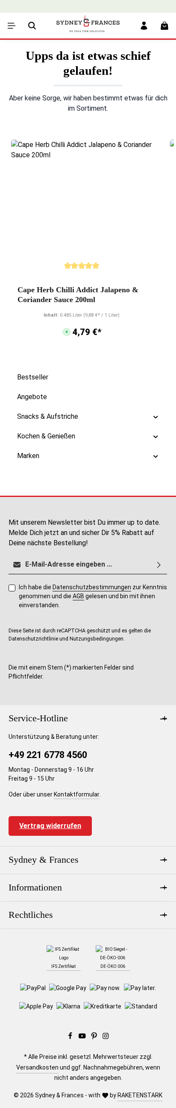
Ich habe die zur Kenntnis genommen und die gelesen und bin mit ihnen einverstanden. (93, 596)
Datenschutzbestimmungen (92, 587)
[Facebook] (71, 1037)
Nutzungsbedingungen (96, 639)
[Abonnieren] (159, 564)
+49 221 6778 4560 (48, 754)
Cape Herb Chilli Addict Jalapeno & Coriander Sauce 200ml (78, 294)
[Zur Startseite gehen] (88, 32)
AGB (78, 596)
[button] (156, 416)
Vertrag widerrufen (50, 826)
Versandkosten (37, 1067)
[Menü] (11, 25)
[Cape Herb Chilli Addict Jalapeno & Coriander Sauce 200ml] (81, 210)
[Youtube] (83, 1037)
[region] (88, 244)
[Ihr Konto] (144, 25)
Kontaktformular (77, 794)
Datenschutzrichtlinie (33, 639)
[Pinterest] (95, 1037)
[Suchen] (32, 25)
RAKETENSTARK (139, 1095)
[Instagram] (105, 1037)
